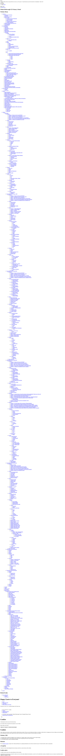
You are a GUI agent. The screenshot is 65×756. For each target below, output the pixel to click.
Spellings (14, 357)
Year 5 (12, 58)
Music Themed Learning (14, 650)
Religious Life (4, 676)
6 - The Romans (13, 327)
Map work (14, 345)
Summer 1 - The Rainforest (13, 160)
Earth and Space (13, 252)
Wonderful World (13, 368)
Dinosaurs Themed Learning (15, 657)
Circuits (12, 190)
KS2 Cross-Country (14, 158)
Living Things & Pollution (15, 234)
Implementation (11, 44)
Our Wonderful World (14, 472)
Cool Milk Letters (9, 97)
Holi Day (14, 321)
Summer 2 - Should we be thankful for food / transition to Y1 (20, 200)
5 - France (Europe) (14, 324)
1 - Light (12, 255)
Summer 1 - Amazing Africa (15, 212)
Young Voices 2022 (12, 548)
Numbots (10, 40)
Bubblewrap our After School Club (10, 95)
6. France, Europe (13, 311)
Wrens (10, 605)
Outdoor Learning (15, 289)
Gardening (14, 437)
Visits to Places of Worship (8, 688)
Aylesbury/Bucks (11, 135)
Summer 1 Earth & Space (15, 335)
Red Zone (8, 109)
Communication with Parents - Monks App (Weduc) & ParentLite (14, 98)
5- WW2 (10, 188)
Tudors (12, 425)
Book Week (12, 187)
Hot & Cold (12, 635)
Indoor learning (15, 292)
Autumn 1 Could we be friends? (16, 465)
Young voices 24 (11, 359)
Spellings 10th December (15, 528)
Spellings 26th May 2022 (15, 522)
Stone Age (10, 134)
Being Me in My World (16, 504)
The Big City (13, 206)
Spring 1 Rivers (13, 333)
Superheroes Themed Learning (15, 660)
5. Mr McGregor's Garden (15, 291)
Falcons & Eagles (11, 646)
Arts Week (12, 179)
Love (7, 678)
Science (7, 42)
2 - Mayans (12, 259)
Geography (14, 538)
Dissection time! (15, 503)
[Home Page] (2, 7)
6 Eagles (7, 173)
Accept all (6, 727)
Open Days (6, 26)
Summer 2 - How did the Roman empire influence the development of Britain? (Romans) (25, 407)
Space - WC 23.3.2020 (14, 615)
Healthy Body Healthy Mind (15, 298)
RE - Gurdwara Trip (16, 444)
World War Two (15, 352)
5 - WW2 (12, 268)
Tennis (14, 325)
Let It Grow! (13, 302)
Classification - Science (16, 263)
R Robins (8, 114)
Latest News (6, 90)
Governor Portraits (9, 19)
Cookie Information (5, 711)
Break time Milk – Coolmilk (9, 96)
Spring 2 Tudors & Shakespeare (16, 334)
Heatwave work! (13, 479)
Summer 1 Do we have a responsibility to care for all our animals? (21, 469)
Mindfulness (10, 672)
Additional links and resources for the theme (16, 612)
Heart (11, 186)
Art (7, 49)
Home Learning (13, 461)
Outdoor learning (15, 293)
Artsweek (12, 141)
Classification (13, 183)
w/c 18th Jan (13, 599)
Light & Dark (13, 218)
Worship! (10, 662)
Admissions (6, 27)
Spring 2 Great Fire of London (13, 130)
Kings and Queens (14, 641)
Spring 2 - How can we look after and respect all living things (20, 198)
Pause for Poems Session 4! (13, 666)
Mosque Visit (15, 319)
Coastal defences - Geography (17, 265)
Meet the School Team (8, 16)
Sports (12, 639)
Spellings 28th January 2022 (15, 526)
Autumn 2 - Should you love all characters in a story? (17, 115)
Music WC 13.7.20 (14, 627)
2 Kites (10, 207)
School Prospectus (7, 84)
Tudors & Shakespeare (14, 515)
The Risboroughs (13, 636)
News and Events (5, 88)
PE (6, 52)
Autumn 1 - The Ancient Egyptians (14, 140)
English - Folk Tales (18, 534)
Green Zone (8, 108)
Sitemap (3, 710)
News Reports (15, 501)
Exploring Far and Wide (14, 299)
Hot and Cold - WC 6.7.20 (15, 626)
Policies (5, 79)
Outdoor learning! (15, 281)
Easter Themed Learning (14, 645)
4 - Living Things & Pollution (15, 320)
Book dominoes (11, 670)
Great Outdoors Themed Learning (16, 659)
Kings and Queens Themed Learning (16, 656)
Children (3, 112)
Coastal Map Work (16, 449)
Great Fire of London (14, 300)
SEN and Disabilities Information (9, 86)
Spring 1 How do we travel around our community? (19, 467)
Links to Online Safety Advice (11, 74)
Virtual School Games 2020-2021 (14, 55)
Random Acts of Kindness (13, 671)
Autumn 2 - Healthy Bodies (15, 209)
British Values (6, 30)
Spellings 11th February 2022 (15, 525)
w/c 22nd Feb (13, 603)
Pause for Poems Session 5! (13, 667)
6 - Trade (12, 270)
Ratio (13, 346)
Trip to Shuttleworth (16, 290)
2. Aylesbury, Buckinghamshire (16, 307)
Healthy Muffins (15, 502)
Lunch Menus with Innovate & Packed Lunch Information (13, 102)
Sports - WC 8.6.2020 (14, 622)
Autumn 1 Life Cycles (14, 330)
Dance (14, 232)
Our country (12, 229)
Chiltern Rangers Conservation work (16, 152)
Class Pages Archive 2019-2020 (11, 570)
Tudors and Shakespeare (14, 251)
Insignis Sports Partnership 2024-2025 (15, 54)
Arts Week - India (15, 533)
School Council (6, 588)
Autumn (12, 581)
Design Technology (14, 156)
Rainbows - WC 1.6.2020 (15, 621)
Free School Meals (7, 100)
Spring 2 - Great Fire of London (16, 211)
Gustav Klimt (13, 151)
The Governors (6, 17)
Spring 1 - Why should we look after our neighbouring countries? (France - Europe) (24, 405)
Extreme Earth (11, 172)
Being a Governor (9, 20)
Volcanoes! (12, 166)
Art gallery (10, 50)
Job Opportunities (7, 24)
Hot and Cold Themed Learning (16, 651)
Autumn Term (13, 573)
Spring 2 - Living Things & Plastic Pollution (16, 155)
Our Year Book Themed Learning (16, 649)
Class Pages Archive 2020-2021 (11, 549)
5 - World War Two (14, 351)
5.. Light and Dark (14, 310)
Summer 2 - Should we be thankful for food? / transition (19, 366)
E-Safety (5, 586)
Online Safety (6, 71)
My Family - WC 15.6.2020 (15, 623)
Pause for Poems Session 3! (13, 665)
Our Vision (6, 15)
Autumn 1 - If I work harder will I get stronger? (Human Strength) (21, 403)
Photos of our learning (14, 401)
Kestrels (10, 607)
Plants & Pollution (13, 497)
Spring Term (13, 574)
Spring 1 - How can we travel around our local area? (19, 363)
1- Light (10, 174)
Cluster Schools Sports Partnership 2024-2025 (16, 53)
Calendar (5, 89)
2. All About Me (13, 282)
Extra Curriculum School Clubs (9, 99)
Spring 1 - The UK (12, 150)
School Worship (7, 686)
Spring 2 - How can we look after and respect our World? (20, 275)
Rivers (10, 170)
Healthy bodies (13, 481)
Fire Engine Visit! (15, 388)
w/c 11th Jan (13, 598)
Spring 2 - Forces (13, 562)
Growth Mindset (7, 70)
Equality (5, 69)
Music (7, 41)
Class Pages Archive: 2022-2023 (11, 360)
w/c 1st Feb (12, 601)
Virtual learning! (11, 663)
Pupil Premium (6, 80)
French (14, 419)
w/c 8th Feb (12, 602)
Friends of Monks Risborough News (10, 23)
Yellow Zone (8, 110)
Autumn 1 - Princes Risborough (16, 208)
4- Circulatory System (12, 185)
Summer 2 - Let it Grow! (15, 213)
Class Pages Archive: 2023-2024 (11, 271)
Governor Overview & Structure (11, 18)
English (7, 33)
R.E (13, 237)
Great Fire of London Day (17, 389)
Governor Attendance (9, 22)
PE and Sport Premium (8, 78)
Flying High (10, 124)
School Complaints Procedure (9, 82)
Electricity (14, 354)
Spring (12, 580)
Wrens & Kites (11, 614)
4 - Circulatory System (14, 266)
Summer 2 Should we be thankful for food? (17, 470)
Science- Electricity (16, 269)
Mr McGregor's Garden (12, 125)
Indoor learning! (15, 280)
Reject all (2, 727)
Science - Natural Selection (17, 532)
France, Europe (11, 138)
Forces (10, 136)
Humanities (8, 48)
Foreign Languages (9, 65)
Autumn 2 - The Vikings (14, 560)
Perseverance (8, 683)
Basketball (14, 230)
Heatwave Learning (14, 477)
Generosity (8, 681)
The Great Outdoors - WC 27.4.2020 (16, 618)
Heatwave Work (13, 464)
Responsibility (8, 680)
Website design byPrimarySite (7, 715)
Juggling (10, 669)
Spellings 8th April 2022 (14, 523)
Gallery (5, 587)
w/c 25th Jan (13, 600)
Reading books (11, 594)
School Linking (13, 153)
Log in (4, 4)
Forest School (8, 67)
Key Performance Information (9, 76)
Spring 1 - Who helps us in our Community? (18, 274)
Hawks (12, 632)
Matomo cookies (5, 743)
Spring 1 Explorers (12, 129)
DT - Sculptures (15, 257)
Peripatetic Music (7, 104)
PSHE (7, 66)
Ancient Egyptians (14, 221)
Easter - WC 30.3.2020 (14, 616)
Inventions (12, 488)
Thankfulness (8, 684)
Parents (3, 91)
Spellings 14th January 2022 (15, 527)
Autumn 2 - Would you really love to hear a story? (19, 196)
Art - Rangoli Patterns (18, 535)
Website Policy (4, 712)
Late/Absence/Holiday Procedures (9, 101)
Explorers (12, 386)
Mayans (14, 342)
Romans (12, 498)
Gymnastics (14, 227)
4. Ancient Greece (13, 309)
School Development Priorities (9, 83)
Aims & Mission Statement (8, 28)
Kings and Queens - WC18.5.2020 (16, 620)
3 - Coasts (12, 262)
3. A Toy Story (13, 284)
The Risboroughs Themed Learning (16, 652)
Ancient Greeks (13, 489)
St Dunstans (6, 687)
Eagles (10, 609)
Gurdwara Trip (15, 343)
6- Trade (10, 191)
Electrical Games (13, 162)
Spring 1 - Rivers (13, 561)
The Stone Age (13, 487)
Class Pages (6, 113)
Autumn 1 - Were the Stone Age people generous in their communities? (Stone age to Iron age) (26, 394)
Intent (9, 43)
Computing (8, 59)
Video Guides (11, 596)
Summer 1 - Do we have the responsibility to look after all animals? (19, 118)
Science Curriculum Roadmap (13, 46)
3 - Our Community (14, 318)
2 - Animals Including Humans (15, 316)
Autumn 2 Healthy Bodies (13, 128)
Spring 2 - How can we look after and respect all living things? (19, 117)
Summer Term (13, 578)
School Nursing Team (7, 105)
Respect (7, 685)
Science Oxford (13, 521)
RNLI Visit (14, 358)
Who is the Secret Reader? (13, 668)
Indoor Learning (15, 288)
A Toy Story (10, 123)
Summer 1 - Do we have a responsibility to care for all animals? (21, 276)
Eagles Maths (13, 648)
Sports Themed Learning (15, 654)
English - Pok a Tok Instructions (18, 531)
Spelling (10, 37)
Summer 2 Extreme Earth (15, 336)
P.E (13, 424)
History (14, 314)
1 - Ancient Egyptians (14, 313)
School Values (6, 85)
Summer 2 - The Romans (13, 163)
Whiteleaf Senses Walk (16, 373)
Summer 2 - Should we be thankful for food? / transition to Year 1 (21, 277)
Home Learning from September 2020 (12, 591)
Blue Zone (8, 111)
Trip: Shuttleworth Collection (17, 380)
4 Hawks (7, 139)
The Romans (13, 242)
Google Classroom (12, 592)
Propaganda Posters (14, 189)
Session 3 (10, 675)
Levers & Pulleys (15, 414)
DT (7, 51)
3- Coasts (12, 537)
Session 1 (10, 673)
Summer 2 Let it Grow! (12, 132)
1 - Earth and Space (14, 436)
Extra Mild (12, 554)
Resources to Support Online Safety (12, 73)
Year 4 (12, 57)
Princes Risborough (14, 297)
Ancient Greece (13, 217)
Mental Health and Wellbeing (9, 93)
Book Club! (10, 593)
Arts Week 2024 (15, 226)
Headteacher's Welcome (8, 14)
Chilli (11, 557)
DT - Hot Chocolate (16, 442)
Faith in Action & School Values (9, 677)
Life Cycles (12, 518)
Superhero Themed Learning (15, 644)
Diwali (14, 411)
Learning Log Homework (17, 413)
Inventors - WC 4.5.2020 (15, 619)
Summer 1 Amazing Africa (13, 131)
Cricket (14, 243)
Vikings (10, 169)
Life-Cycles (10, 168)
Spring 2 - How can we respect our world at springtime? (20, 364)
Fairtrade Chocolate (14, 492)
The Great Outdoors (14, 643)
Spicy (11, 556)
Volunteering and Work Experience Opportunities (12, 87)
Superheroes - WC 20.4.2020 (15, 617)
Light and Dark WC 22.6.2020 (15, 624)
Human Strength (13, 494)
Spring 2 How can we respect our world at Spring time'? (20, 468)
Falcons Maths (13, 647)
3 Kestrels (8, 133)
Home (3, 701)
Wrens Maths (13, 629)
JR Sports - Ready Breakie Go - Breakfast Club (12, 94)
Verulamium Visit (13, 165)
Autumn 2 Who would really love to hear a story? (18, 466)
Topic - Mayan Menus (16, 443)
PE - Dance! (17, 536)
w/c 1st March (13, 604)
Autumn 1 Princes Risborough (13, 127)
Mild (11, 555)
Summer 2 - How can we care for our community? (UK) (20, 400)
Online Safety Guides (9, 75)
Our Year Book (13, 633)
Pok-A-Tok (14, 260)
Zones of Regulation (7, 107)
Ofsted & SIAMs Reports (8, 77)
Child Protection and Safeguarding (10, 31)
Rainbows (12, 640)
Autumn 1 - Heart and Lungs (15, 559)
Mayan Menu (13, 181)
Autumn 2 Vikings (14, 332)
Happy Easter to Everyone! (6, 704)
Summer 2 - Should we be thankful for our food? (16, 119)
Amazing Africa (13, 301)
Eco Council (6, 589)
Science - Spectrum (16, 256)
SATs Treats (14, 459)
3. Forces (12, 308)
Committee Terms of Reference (11, 21)
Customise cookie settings (12, 727)
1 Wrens (7, 120)
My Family (12, 638)
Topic (13, 510)
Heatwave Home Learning (15, 520)
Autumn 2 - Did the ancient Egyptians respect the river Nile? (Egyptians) (22, 404)
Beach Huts (14, 446)
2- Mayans (10, 180)
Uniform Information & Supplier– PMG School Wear (13, 106)
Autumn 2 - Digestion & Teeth (13, 146)
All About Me (11, 122)
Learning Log (15, 225)
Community (8, 679)
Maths (7, 38)
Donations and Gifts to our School (9, 68)
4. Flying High (13, 287)
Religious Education (9, 63)
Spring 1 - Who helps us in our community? (16, 116)
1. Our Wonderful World (14, 279)
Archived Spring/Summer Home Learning (13, 610)
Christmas (14, 261)
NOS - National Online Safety (11, 72)
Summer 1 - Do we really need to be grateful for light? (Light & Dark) (22, 397)
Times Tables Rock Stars (12, 39)
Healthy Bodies (13, 385)
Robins (10, 613)
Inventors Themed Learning (15, 658)
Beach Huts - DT (15, 264)
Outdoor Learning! (14, 303)
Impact (10, 45)
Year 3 (12, 56)
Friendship (8, 682)
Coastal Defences (13, 184)
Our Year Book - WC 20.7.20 (15, 628)
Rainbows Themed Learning (15, 655)
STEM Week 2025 (16, 245)
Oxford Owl (13, 35)
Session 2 (10, 674)
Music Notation (15, 450)
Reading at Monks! (12, 34)
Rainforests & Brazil (14, 490)
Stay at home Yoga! (12, 595)
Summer (12, 583)
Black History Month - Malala (15, 178)
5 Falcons (8, 167)
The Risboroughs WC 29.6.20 (15, 625)
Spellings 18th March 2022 (15, 524)
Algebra (14, 447)
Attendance (6, 29)
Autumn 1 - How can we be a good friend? (17, 195)
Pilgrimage (14, 355)
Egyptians (12, 495)
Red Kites (10, 606)
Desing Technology (16, 241)
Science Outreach (13, 164)
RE (11, 144)
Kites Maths (12, 630)
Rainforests (12, 239)
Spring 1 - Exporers (14, 210)
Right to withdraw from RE (13, 64)
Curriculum (6, 32)
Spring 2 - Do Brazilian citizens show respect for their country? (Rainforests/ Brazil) (24, 396)
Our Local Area (11, 121)
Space (9, 171)
